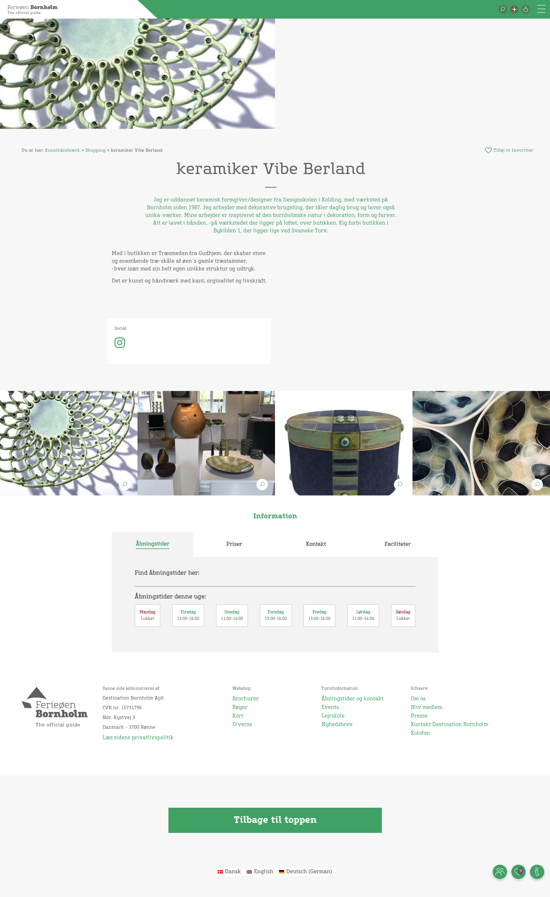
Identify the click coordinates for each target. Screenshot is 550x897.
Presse (419, 716)
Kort (237, 716)
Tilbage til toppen (275, 820)
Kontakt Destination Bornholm (449, 724)
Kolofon (420, 733)
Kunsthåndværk (62, 150)
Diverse (242, 724)
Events (330, 707)
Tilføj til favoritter (513, 150)
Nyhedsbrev (337, 724)
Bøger (239, 707)
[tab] (152, 544)
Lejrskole (333, 716)
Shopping (95, 150)
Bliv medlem (426, 707)
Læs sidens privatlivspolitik (138, 737)
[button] (514, 9)
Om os (418, 699)
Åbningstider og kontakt (352, 699)
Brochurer (245, 699)
